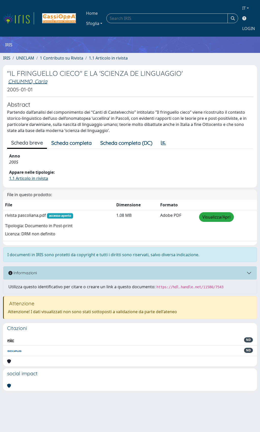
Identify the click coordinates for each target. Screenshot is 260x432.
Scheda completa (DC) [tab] (126, 143)
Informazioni (24, 272)
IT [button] (244, 8)
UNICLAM (25, 58)
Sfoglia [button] (92, 23)
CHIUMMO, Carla (27, 81)
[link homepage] (18, 18)
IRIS (6, 58)
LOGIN (248, 28)
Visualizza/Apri (216, 217)
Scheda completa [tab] (71, 143)
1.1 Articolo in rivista (108, 58)
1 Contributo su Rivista (61, 58)
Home (92, 13)
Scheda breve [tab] (27, 142)
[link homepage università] (59, 18)
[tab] (163, 143)
